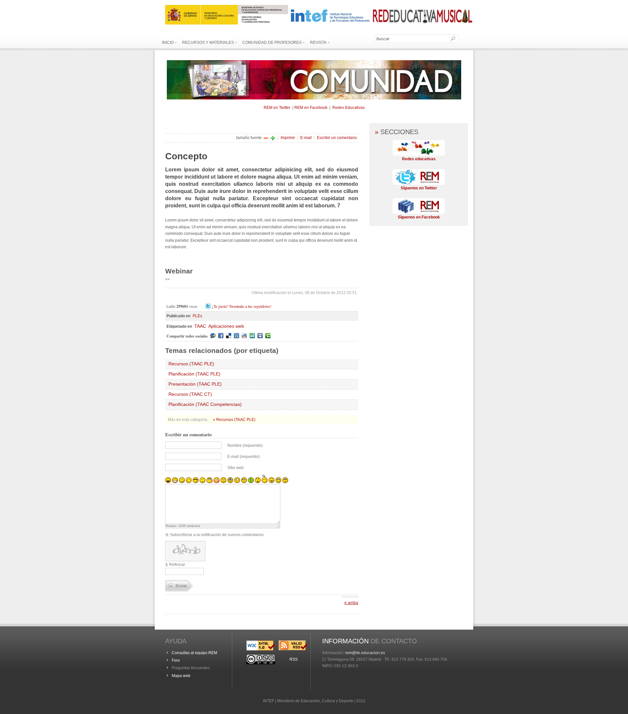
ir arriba (351, 603)
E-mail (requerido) (243, 456)
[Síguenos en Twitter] (418, 183)
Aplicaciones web (226, 326)
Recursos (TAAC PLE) (191, 363)
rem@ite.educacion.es (365, 653)
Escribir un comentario (337, 137)
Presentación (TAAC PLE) (195, 384)
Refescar (177, 564)
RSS (293, 659)
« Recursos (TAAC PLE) (234, 419)
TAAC (200, 326)
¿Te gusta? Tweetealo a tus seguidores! (241, 306)
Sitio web (235, 467)
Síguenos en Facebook (419, 217)
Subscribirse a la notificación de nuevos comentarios (217, 534)
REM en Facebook (310, 107)
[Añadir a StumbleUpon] (252, 335)
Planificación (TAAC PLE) (194, 373)
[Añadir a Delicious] (228, 335)
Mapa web (181, 675)
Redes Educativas (348, 107)
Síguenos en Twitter (419, 188)
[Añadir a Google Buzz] (213, 335)
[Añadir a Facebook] (220, 335)
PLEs (197, 316)
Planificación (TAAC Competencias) (205, 404)
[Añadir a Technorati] (267, 335)
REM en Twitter (277, 107)
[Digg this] (236, 335)
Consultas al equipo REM (194, 653)
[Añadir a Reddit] (244, 335)
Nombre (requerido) (245, 445)
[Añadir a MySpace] (260, 335)
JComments (349, 596)
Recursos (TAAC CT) (190, 394)
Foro (176, 660)
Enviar (181, 585)
